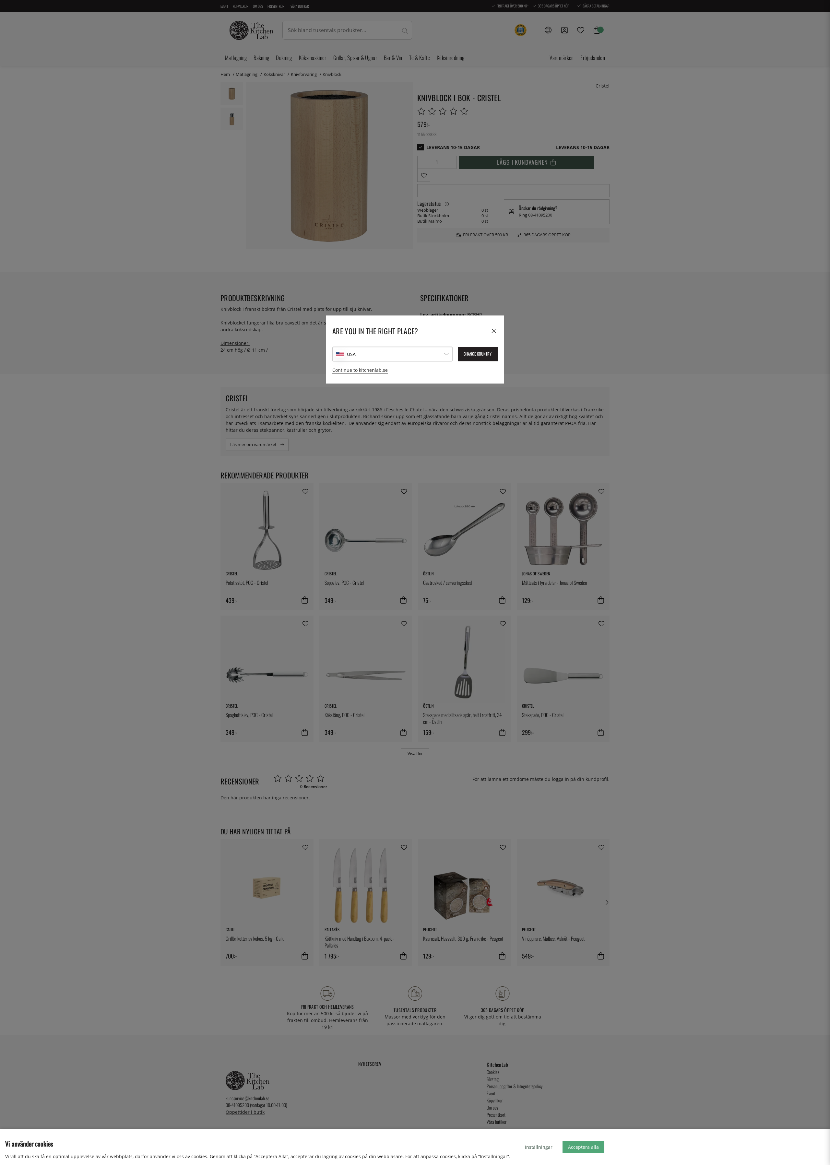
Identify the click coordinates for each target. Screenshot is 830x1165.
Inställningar (538, 1147)
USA (351, 354)
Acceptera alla (583, 1147)
